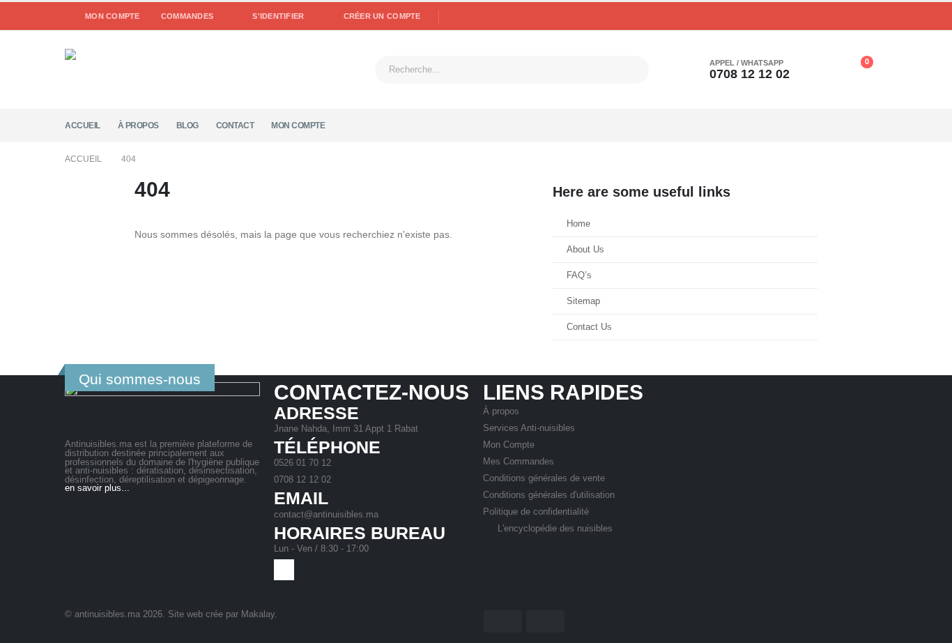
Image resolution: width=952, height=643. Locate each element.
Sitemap (583, 301)
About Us (585, 250)
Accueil (82, 125)
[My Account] (824, 70)
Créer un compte (382, 16)
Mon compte (112, 16)
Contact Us (589, 327)
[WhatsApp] (455, 17)
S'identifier (278, 16)
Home (578, 224)
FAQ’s (579, 275)
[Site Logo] (152, 69)
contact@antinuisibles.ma (326, 515)
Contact (235, 125)
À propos (138, 125)
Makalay (258, 614)
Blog (187, 125)
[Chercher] (627, 70)
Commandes (187, 16)
